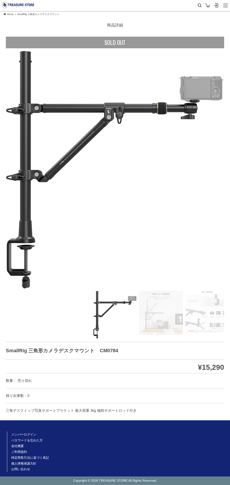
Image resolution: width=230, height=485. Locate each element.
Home (10, 14)
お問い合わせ (20, 469)
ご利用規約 (19, 452)
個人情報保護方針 (23, 463)
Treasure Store (18, 5)
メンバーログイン (23, 434)
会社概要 (17, 446)
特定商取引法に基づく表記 (30, 457)
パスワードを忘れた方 (27, 440)
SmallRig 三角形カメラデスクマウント (38, 14)
